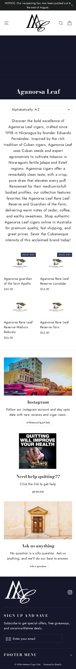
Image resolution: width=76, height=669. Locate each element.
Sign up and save (26, 615)
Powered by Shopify (52, 664)
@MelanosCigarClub (38, 422)
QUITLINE (38, 492)
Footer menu (20, 654)
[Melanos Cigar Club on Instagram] (70, 592)
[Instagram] (38, 376)
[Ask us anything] (38, 520)
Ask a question (38, 566)
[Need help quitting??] (38, 451)
